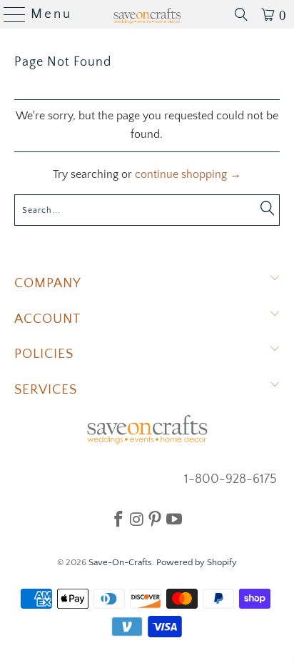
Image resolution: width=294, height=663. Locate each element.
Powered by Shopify (196, 562)
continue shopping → (188, 174)
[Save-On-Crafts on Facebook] (118, 519)
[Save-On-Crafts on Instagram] (136, 519)
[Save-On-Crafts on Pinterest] (155, 519)
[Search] (241, 14)
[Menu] (9, 14)
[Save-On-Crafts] (147, 14)
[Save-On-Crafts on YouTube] (174, 519)
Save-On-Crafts (120, 562)
